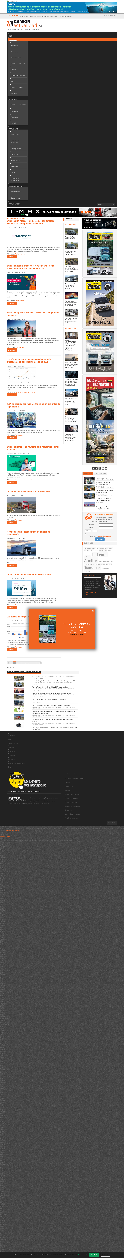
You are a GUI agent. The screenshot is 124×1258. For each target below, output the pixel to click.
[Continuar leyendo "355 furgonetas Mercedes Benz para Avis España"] (89, 504)
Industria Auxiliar (96, 557)
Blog (87, 594)
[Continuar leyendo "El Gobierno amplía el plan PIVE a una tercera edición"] (89, 496)
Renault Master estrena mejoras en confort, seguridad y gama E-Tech (71, 303)
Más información (83, 1255)
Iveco (100, 561)
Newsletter (68, 790)
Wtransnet (87, 571)
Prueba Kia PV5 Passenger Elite (70, 237)
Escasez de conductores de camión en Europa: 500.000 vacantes (71, 419)
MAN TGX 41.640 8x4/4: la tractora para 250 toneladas (49, 699)
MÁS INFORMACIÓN (12, 830)
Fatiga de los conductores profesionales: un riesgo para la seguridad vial (70, 437)
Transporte (92, 567)
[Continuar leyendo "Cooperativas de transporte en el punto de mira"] (89, 488)
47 (112, 488)
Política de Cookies (71, 802)
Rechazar (105, 1255)
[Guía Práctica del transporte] (100, 398)
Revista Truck (69, 786)
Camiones (109, 548)
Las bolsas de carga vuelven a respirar (25, 617)
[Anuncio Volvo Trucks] (99, 223)
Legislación (106, 561)
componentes (89, 550)
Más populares (88, 473)
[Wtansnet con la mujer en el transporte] (21, 328)
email (91, 527)
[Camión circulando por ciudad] (21, 420)
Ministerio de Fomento (90, 564)
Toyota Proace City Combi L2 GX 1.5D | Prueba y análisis (71, 252)
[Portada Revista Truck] (100, 253)
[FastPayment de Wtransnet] (21, 463)
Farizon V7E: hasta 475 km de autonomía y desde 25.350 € (71, 320)
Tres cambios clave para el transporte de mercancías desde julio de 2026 (71, 365)
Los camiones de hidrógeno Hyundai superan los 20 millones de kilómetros (45, 16)
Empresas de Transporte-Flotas (25, 392)
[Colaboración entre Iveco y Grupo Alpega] (21, 548)
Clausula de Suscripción (72, 806)
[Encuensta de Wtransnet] (21, 588)
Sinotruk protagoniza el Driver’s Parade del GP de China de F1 (51, 693)
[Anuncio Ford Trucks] (62, 212)
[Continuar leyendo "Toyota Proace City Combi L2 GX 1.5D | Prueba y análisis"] (71, 245)
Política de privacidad (71, 798)
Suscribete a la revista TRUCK (74, 778)
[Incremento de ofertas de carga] (21, 375)
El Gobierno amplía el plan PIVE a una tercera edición (104, 500)
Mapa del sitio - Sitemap (72, 814)
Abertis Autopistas (90, 548)
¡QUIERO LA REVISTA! (76, 634)
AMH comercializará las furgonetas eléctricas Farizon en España (71, 286)
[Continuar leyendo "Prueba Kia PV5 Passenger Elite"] (71, 231)
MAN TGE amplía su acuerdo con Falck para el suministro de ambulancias (71, 269)
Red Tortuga (109, 564)
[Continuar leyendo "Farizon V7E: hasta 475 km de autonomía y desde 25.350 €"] (71, 313)
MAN (112, 561)
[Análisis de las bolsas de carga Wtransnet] (21, 630)
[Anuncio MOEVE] (62, 8)
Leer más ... (11, 256)
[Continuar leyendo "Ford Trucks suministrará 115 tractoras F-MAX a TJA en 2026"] (19, 703)
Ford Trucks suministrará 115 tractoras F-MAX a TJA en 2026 (51, 705)
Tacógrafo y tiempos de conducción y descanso (103, 483)
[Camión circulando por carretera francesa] (21, 505)
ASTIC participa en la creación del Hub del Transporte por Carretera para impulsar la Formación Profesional (71, 345)
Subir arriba (112, 823)
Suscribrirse (68, 810)
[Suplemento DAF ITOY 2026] (100, 351)
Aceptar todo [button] (4, 832)
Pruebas (69, 682)
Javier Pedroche (90, 576)
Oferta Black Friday (71, 774)
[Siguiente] (36, 662)
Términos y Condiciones (103, 536)
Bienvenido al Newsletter (72, 794)
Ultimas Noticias (70, 676)
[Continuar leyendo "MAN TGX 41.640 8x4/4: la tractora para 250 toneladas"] (19, 696)
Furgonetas (87, 556)
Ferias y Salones (20, 254)
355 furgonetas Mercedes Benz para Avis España (104, 508)
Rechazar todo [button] (4, 834)
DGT (96, 550)
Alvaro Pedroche (55, 676)
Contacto (67, 782)
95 (112, 479)
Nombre (91, 524)
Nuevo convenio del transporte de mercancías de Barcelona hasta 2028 (71, 401)
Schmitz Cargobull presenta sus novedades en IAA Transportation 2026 (54, 681)
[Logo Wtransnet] (21, 237)
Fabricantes (18, 563)
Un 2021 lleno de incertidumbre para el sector (29, 575)
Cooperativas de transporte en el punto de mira (104, 491)
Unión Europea (105, 568)
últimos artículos (91, 592)
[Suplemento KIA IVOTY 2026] (100, 303)
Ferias (109, 550)
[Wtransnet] (21, 282)
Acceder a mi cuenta (71, 818)
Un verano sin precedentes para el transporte (28, 492)
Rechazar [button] (3, 846)
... (25, 663)
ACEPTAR (94, 1255)
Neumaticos (101, 564)
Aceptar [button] (2, 844)
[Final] (40, 662)
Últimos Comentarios (100, 473)
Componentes (19, 301)
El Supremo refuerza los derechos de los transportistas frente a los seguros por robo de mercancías (71, 383)
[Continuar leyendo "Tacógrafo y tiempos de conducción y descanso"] (89, 480)
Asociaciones (19, 435)
